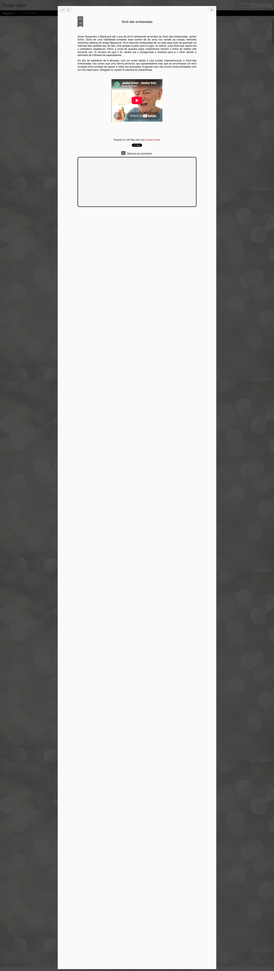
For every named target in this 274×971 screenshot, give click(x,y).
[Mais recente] (62, 10)
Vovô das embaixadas (137, 21)
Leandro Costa (152, 139)
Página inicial (29, 13)
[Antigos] (68, 10)
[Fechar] (212, 10)
